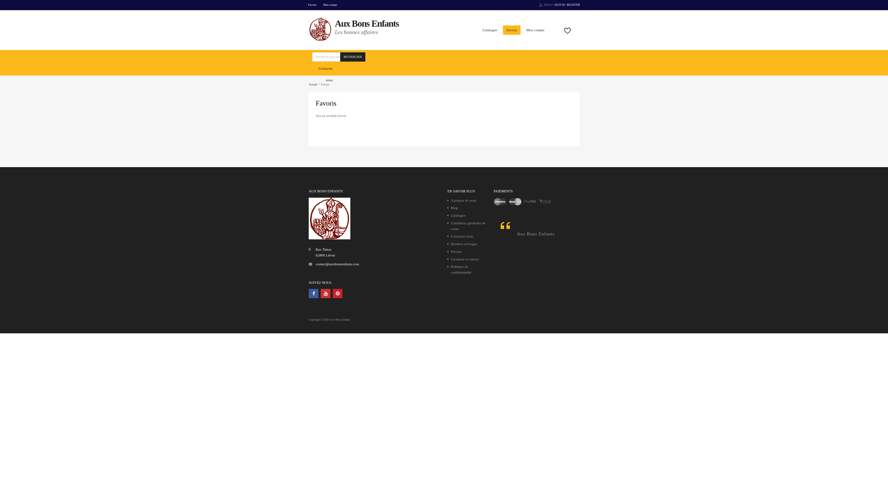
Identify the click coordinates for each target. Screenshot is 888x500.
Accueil (313, 84)
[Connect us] (313, 293)
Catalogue (490, 30)
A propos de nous (463, 200)
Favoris (312, 4)
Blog (454, 208)
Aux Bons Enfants (367, 23)
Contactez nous (462, 236)
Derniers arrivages (464, 244)
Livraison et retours (465, 259)
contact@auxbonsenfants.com (337, 264)
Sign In (560, 4)
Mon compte (330, 4)
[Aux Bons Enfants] (320, 39)
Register (573, 4)
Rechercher (353, 57)
